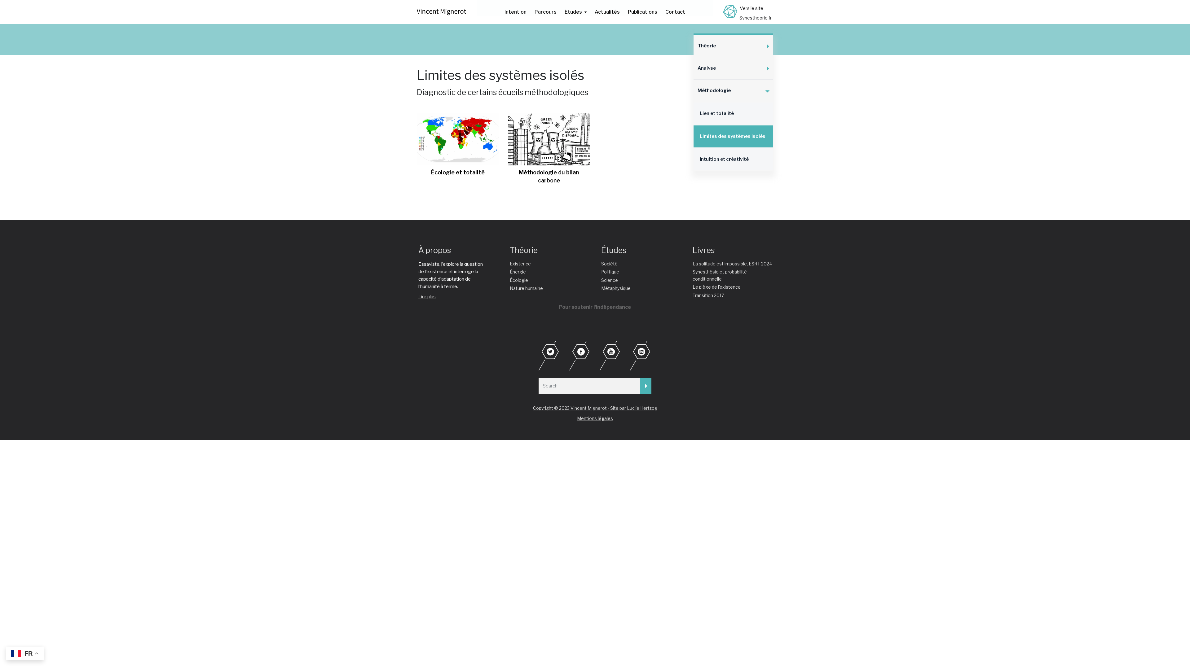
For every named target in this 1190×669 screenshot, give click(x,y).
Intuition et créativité (724, 159)
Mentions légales (595, 418)
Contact (675, 12)
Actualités (607, 12)
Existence (520, 263)
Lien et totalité (717, 113)
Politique (610, 271)
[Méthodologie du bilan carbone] (549, 139)
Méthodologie (714, 90)
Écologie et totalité (458, 172)
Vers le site (751, 8)
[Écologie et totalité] (458, 139)
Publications (642, 12)
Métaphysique (616, 288)
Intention (516, 12)
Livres (704, 250)
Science (609, 280)
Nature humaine (526, 288)
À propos (434, 250)
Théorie (707, 46)
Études (573, 12)
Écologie (519, 280)
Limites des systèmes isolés (732, 136)
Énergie (518, 271)
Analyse (707, 68)
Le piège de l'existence (717, 287)
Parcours (546, 12)
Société (609, 263)
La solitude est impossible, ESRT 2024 (732, 263)
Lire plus (427, 296)
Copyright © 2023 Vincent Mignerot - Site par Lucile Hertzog (595, 408)
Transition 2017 (708, 295)
